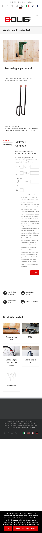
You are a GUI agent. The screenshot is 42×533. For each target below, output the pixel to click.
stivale (21, 128)
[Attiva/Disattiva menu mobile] (38, 15)
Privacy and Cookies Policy (27, 427)
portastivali (15, 128)
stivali (9, 128)
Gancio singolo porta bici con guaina (11, 362)
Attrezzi (7, 130)
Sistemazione (15, 126)
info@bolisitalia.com (27, 2)
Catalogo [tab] (6, 140)
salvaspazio (20, 130)
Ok (8, 528)
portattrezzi (13, 130)
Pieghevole (11, 385)
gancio (33, 130)
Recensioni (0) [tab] (7, 145)
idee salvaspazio (33, 128)
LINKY (30, 337)
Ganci (25, 128)
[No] (39, 522)
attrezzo (27, 130)
